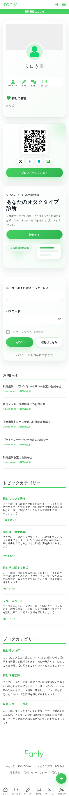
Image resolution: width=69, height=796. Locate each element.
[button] (41, 66)
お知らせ (60, 766)
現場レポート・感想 (16, 704)
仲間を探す (61, 793)
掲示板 (38, 793)
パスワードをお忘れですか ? (34, 355)
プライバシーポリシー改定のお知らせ (25, 439)
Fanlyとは (10, 766)
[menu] (63, 4)
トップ (5, 793)
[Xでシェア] (21, 161)
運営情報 (15, 772)
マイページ (49, 793)
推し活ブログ (11, 650)
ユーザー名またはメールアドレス (27, 288)
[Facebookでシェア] (30, 161)
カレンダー (28, 793)
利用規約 (54, 772)
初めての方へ (25, 766)
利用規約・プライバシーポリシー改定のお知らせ (32, 386)
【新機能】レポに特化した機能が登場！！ (28, 421)
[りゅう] (34, 51)
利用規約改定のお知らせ (17, 457)
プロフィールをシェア (34, 172)
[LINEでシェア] (48, 161)
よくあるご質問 (43, 766)
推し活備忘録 (11, 675)
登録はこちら (49, 342)
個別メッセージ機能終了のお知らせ (24, 404)
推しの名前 (19, 98)
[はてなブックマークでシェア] (39, 161)
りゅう (32, 66)
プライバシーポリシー (34, 772)
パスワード (13, 311)
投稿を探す (16, 793)
